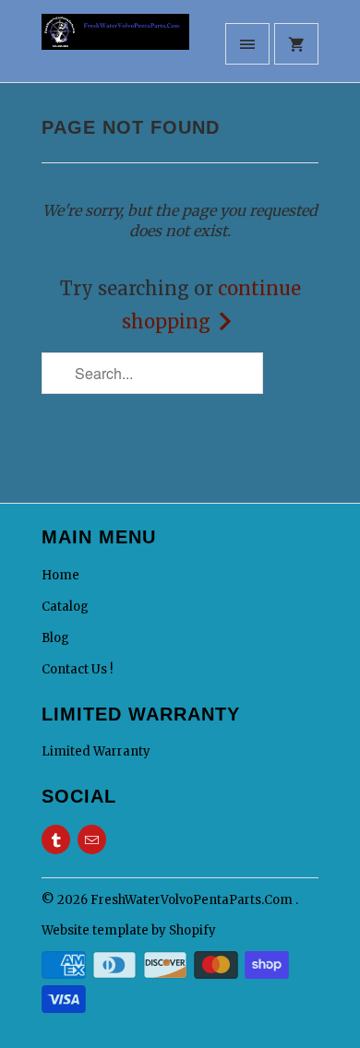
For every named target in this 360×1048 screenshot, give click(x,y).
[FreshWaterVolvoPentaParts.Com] (115, 48)
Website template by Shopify (129, 930)
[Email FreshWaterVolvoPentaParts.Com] (92, 839)
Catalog (65, 606)
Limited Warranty (96, 751)
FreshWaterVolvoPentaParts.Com (192, 900)
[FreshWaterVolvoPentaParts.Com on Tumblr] (56, 839)
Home (60, 575)
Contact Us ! (77, 669)
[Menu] (247, 44)
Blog (55, 638)
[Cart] (296, 44)
